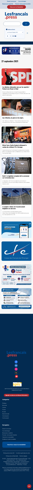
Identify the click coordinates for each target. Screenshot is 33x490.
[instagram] (16, 369)
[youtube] (16, 376)
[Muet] (11, 36)
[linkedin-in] (16, 365)
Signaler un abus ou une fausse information (16, 395)
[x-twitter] (16, 372)
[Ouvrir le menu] (27, 33)
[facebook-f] (16, 361)
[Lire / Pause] (7, 36)
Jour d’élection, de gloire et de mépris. (13, 118)
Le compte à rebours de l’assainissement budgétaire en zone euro (13, 207)
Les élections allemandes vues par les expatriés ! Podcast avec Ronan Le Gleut (15, 88)
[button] (29, 486)
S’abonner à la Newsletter (16, 7)
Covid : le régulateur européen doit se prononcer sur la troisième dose (15, 177)
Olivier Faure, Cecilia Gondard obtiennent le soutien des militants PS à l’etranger (14, 146)
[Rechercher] (26, 24)
